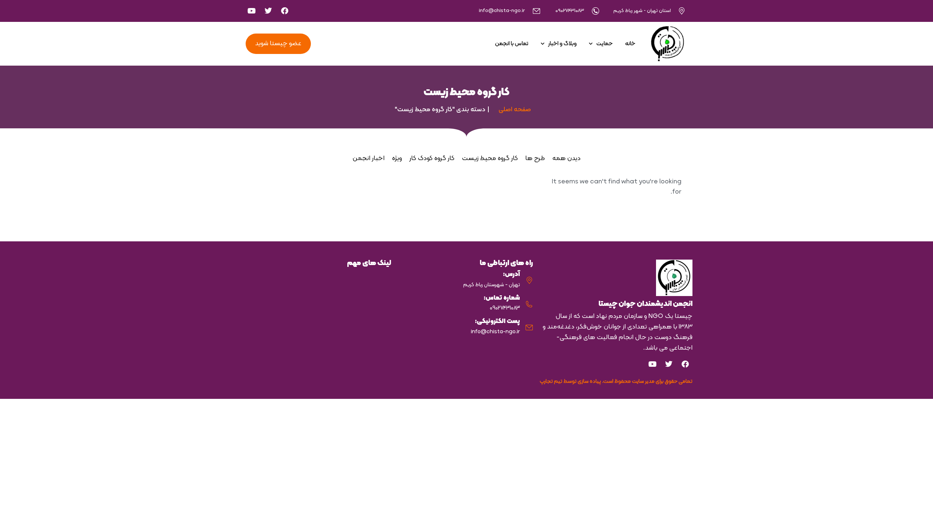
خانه (630, 43)
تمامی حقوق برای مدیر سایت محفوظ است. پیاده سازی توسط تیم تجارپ (616, 381)
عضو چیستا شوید (278, 43)
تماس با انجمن (511, 43)
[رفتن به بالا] (922, 514)
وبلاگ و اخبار (562, 43)
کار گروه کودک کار (431, 158)
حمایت (604, 43)
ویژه (397, 158)
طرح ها (535, 158)
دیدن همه (566, 158)
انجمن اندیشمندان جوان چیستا (645, 304)
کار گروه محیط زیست (490, 158)
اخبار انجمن (368, 158)
